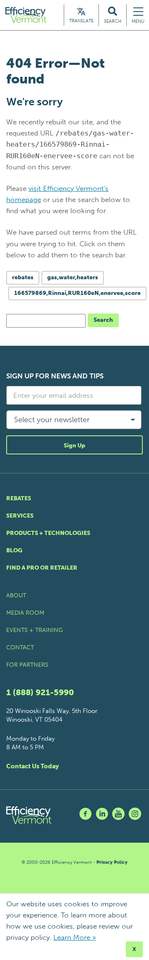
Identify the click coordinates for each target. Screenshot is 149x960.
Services (20, 515)
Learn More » (74, 937)
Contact (20, 647)
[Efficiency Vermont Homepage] (26, 15)
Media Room (25, 612)
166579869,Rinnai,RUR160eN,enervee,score (77, 293)
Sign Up (74, 445)
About (16, 595)
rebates (23, 277)
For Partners (27, 664)
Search (103, 319)
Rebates (18, 498)
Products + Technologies (48, 533)
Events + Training (34, 630)
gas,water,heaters (72, 277)
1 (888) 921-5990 (40, 692)
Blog (14, 550)
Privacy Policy (111, 862)
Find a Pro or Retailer (41, 567)
